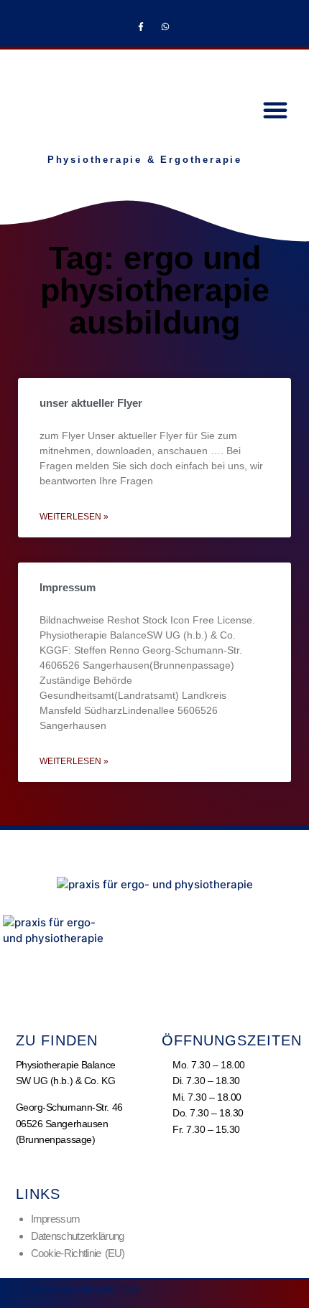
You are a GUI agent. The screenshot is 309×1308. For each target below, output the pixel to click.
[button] (275, 109)
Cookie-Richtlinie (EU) (78, 1253)
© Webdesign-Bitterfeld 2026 (78, 1290)
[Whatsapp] (165, 26)
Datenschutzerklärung (77, 1236)
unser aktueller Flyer (91, 403)
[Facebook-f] (141, 26)
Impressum (68, 587)
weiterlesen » (74, 517)
